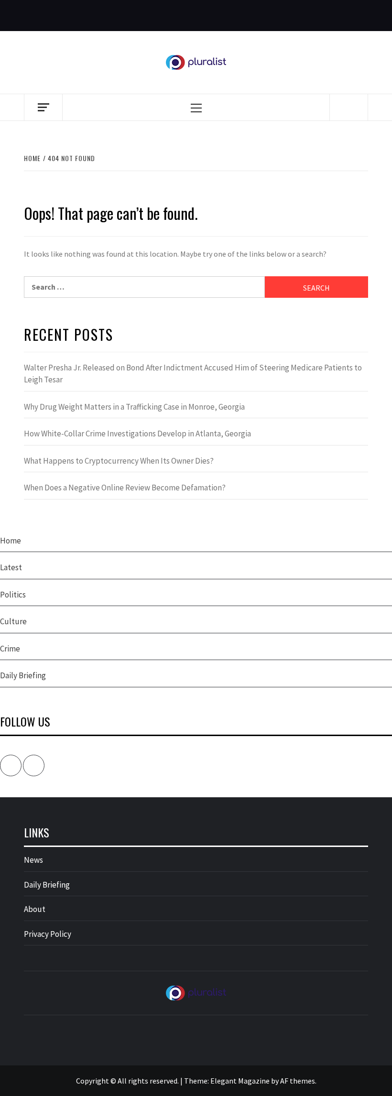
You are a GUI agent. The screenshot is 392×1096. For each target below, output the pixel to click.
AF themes (297, 1080)
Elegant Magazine (240, 1080)
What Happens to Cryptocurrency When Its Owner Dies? (119, 461)
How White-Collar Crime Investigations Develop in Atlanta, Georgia (137, 433)
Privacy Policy (47, 934)
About (34, 909)
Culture (13, 621)
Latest (11, 567)
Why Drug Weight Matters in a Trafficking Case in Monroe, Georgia (134, 407)
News (33, 860)
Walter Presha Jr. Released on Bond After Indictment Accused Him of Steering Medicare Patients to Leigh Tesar (193, 373)
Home (10, 540)
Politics (13, 594)
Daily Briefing (23, 675)
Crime (10, 648)
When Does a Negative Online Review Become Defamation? (125, 487)
